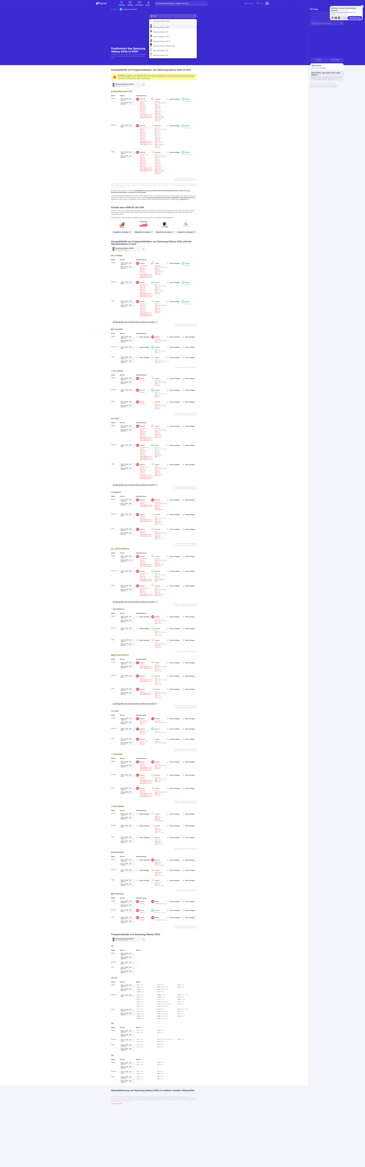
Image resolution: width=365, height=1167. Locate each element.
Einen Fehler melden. (116, 1103)
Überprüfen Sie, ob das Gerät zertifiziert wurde (134, 322)
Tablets (130, 5)
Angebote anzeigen (121, 232)
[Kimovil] (101, 3)
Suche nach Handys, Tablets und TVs (173, 3)
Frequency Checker (125, 9)
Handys (122, 5)
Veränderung (354, 18)
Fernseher (139, 5)
